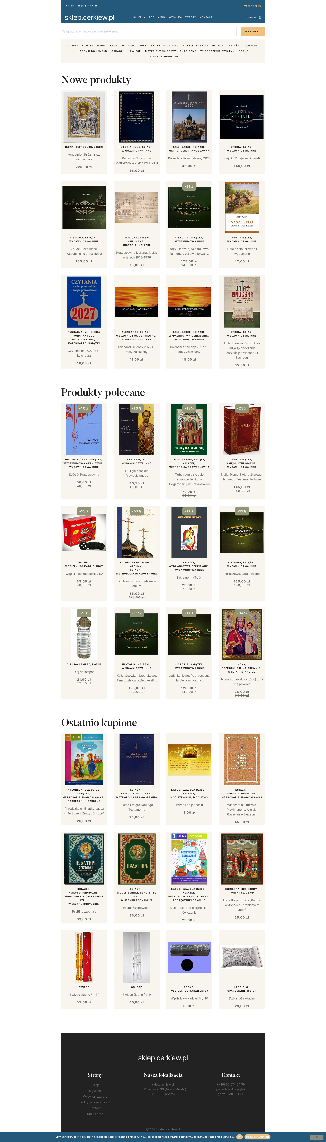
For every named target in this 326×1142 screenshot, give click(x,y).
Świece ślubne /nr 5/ (84, 994)
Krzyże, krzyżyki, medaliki (204, 45)
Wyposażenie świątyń (217, 51)
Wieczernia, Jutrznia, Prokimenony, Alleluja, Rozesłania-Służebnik (242, 809)
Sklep (137, 17)
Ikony (101, 45)
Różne (243, 51)
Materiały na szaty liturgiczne (170, 51)
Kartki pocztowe (165, 45)
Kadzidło (117, 45)
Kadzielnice (137, 45)
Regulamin (157, 17)
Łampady (251, 45)
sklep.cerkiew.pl (89, 17)
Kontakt (206, 17)
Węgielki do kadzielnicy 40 (189, 998)
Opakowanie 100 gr (242, 990)
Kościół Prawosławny (84, 474)
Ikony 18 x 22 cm (242, 892)
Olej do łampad (78, 664)
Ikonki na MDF (236, 889)
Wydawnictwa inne (136, 150)
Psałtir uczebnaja (84, 911)
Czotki (87, 45)
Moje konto (95, 1114)
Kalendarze (182, 147)
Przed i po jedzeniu (189, 805)
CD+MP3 (72, 45)
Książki (234, 45)
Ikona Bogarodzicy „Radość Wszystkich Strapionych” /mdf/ (242, 905)
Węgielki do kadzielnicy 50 (84, 574)
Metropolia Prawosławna (189, 150)
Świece (135, 51)
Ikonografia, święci (188, 459)
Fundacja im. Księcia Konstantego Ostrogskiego (84, 336)
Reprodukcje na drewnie (241, 668)
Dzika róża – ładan (242, 998)
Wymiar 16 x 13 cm (242, 671)
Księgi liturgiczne (241, 463)
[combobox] (149, 31)
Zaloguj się (255, 5)
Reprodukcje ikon (89, 147)
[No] (316, 1137)
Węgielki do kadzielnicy (84, 566)
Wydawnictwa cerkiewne (135, 335)
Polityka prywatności (95, 1102)
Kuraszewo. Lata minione (242, 574)
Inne (136, 147)
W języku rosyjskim (84, 904)
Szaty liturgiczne (164, 56)
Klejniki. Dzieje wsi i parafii (242, 158)
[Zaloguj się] (245, 5)
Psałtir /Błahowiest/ (136, 908)
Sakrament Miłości (189, 577)
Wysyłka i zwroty (182, 17)
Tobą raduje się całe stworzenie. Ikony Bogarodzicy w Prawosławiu (189, 479)
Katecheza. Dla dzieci (83, 789)
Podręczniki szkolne (84, 801)
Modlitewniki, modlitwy (189, 797)
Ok (239, 1136)
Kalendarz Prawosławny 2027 (189, 158)
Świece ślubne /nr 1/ (136, 994)
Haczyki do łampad (92, 51)
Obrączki (118, 51)
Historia (125, 147)
